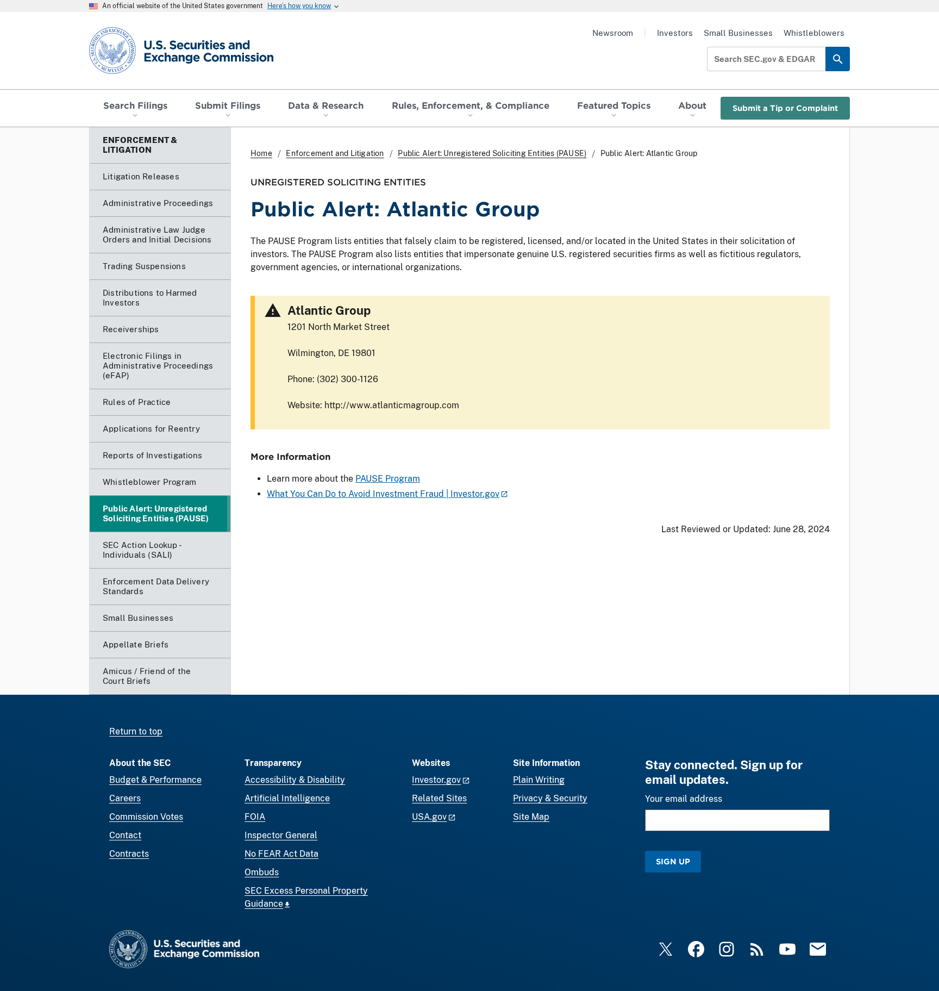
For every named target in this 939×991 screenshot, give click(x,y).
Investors (675, 33)
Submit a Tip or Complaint (785, 108)
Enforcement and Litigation (335, 153)
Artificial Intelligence (287, 798)
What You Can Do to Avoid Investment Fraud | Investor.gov (383, 494)
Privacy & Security (550, 798)
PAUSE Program (387, 478)
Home (261, 153)
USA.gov (429, 817)
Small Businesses (738, 33)
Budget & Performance (155, 780)
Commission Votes (146, 817)
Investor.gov (436, 780)
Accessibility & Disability (295, 780)
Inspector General (281, 835)
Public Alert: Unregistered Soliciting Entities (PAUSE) (492, 153)
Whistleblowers (814, 33)
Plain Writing (539, 780)
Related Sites (439, 798)
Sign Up (673, 861)
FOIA (255, 817)
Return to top (135, 731)
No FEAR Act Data (281, 854)
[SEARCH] (837, 59)
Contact (125, 835)
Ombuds (262, 872)
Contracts (129, 854)
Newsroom (612, 33)
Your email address (683, 799)
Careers (125, 798)
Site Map (531, 817)
